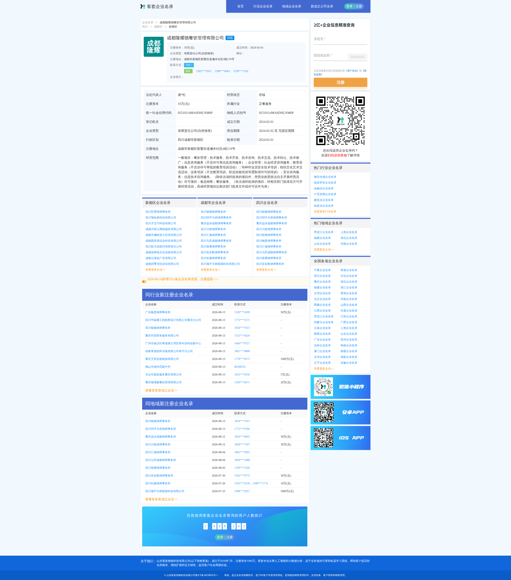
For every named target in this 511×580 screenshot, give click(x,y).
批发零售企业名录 (325, 182)
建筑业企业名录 (324, 200)
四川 (145, 26)
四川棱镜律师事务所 (213, 211)
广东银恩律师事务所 (157, 312)
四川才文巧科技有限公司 (161, 223)
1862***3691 (242, 452)
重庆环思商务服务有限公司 (162, 335)
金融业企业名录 (324, 188)
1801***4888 (242, 351)
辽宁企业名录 (322, 362)
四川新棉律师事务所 (268, 234)
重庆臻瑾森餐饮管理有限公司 (163, 382)
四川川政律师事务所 (213, 229)
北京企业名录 (322, 299)
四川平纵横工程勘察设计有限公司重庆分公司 (173, 320)
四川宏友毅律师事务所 (215, 252)
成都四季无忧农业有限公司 (162, 263)
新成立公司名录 (322, 6)
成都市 (158, 26)
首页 (240, 6)
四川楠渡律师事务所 (268, 240)
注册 (359, 6)
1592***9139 (242, 483)
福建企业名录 (322, 237)
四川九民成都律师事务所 (216, 240)
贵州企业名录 (349, 339)
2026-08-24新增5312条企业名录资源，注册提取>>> (183, 282)
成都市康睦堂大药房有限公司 (164, 234)
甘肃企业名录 (349, 310)
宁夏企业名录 (322, 270)
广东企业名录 (322, 339)
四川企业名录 (322, 275)
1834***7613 (242, 327)
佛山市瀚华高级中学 (157, 366)
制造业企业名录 (324, 205)
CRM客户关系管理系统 (270, 575)
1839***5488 (242, 460)
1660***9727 (242, 343)
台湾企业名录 (322, 293)
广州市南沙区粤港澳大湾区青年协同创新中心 (173, 343)
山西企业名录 (349, 304)
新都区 (173, 26)
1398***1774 (260, 483)
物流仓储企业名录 (325, 176)
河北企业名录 (349, 275)
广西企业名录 (349, 322)
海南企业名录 (349, 345)
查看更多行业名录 (325, 211)
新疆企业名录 (349, 351)
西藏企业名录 (322, 304)
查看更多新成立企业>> (161, 390)
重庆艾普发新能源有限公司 (162, 359)
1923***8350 (242, 374)
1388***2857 (242, 491)
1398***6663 (222, 71)
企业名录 (147, 22)
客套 (226, 575)
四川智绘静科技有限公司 (161, 217)
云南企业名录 (322, 328)
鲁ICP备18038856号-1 (206, 575)
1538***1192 (240, 71)
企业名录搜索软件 (243, 575)
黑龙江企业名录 (324, 232)
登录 (349, 6)
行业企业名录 (262, 6)
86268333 (240, 366)
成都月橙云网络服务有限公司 (164, 229)
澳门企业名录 (322, 351)
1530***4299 (242, 312)
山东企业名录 (322, 243)
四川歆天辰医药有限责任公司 (164, 246)
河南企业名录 (349, 243)
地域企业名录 (291, 6)
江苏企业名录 (349, 316)
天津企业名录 (322, 357)
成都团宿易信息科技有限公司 (164, 240)
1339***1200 (242, 467)
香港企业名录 (349, 270)
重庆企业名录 (322, 281)
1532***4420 (242, 335)
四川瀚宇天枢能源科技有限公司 (220, 263)
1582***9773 (242, 475)
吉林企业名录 (322, 345)
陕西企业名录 (322, 333)
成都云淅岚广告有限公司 (161, 258)
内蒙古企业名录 (324, 322)
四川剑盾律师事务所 (213, 258)
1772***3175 (242, 320)
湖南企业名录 (349, 357)
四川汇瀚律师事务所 (213, 234)
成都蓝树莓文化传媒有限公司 (164, 252)
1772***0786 (242, 428)
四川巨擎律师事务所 (158, 211)
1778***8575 (242, 359)
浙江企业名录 (349, 287)
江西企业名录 (322, 310)
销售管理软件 (301, 575)
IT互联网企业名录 (325, 194)
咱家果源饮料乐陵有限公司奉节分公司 (169, 351)
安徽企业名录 (349, 362)
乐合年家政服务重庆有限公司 (163, 374)
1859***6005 (242, 436)
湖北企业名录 (349, 237)
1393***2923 (203, 71)
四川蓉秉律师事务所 (213, 246)
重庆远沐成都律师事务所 (216, 223)
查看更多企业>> (155, 269)
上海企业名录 (349, 232)
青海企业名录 (349, 293)
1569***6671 (242, 382)
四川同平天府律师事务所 (216, 217)
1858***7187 (242, 444)
